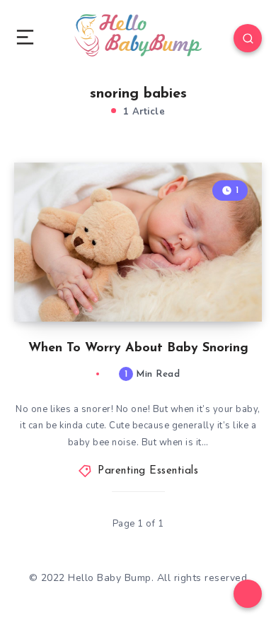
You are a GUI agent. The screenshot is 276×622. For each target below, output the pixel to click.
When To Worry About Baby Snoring (138, 348)
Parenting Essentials (148, 471)
